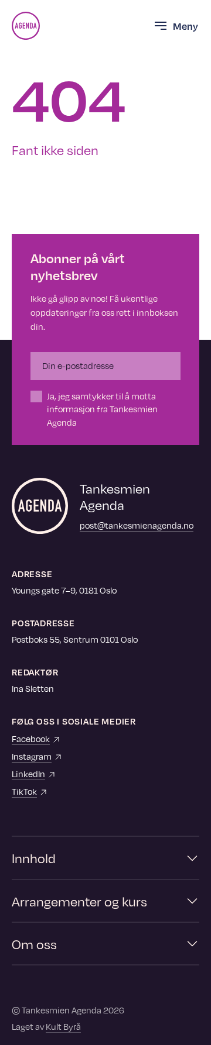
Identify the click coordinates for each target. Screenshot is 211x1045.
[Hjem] (26, 26)
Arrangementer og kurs (79, 901)
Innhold (34, 858)
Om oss (34, 943)
